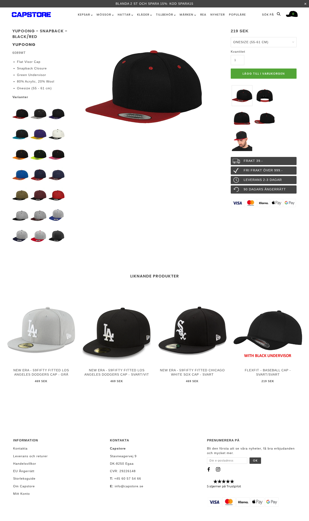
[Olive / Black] (20, 195)
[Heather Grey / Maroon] (38, 215)
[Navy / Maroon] (56, 175)
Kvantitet (237, 51)
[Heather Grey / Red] (38, 236)
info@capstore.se (129, 486)
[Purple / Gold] (38, 134)
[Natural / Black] (56, 134)
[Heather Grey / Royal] (56, 215)
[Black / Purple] (56, 114)
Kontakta (20, 448)
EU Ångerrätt (23, 471)
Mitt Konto (21, 493)
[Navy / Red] (38, 175)
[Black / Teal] (20, 134)
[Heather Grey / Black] (20, 215)
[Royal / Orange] (20, 175)
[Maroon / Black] (38, 195)
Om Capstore (24, 486)
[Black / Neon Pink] (56, 154)
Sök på (268, 14)
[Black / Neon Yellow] (38, 154)
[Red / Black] (56, 195)
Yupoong (24, 44)
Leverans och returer (30, 456)
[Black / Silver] (38, 114)
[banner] (31, 14)
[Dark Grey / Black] (56, 236)
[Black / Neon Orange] (20, 154)
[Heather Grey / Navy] (20, 236)
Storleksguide (24, 478)
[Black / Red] (20, 114)
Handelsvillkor (24, 463)
